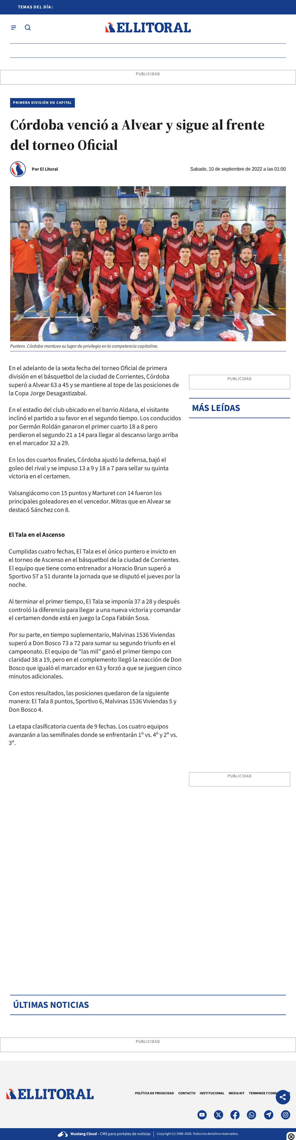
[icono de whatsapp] (251, 1115)
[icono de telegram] (268, 1115)
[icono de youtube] (202, 1115)
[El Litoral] (148, 28)
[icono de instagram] (285, 1115)
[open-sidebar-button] (13, 27)
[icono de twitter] (218, 1115)
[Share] (283, 1098)
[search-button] (27, 27)
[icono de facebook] (235, 1115)
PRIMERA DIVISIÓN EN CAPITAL (42, 102)
